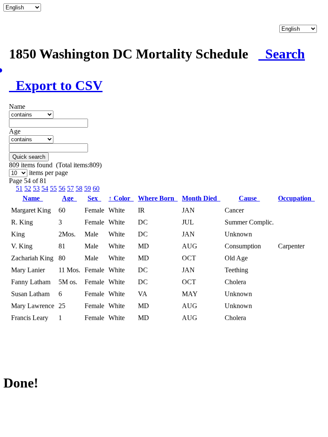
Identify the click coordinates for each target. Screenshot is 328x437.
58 (79, 188)
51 (19, 188)
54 (44, 188)
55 (53, 188)
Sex (94, 198)
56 (62, 188)
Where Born (158, 198)
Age (69, 198)
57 (70, 188)
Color (121, 198)
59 (87, 188)
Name (33, 198)
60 (96, 188)
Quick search (28, 157)
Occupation (296, 198)
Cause (249, 198)
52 (27, 188)
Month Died (201, 198)
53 (36, 188)
